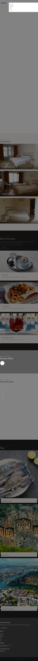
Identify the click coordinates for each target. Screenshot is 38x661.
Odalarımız (1, 636)
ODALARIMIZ (12, 6)
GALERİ (11, 7)
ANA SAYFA (11, 3)
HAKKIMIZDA (12, 5)
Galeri (1, 637)
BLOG (10, 8)
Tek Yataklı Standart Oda (8, 167)
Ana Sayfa (1, 633)
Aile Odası (4, 221)
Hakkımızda (1, 634)
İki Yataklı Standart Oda (7, 194)
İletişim (1, 640)
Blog (0, 638)
